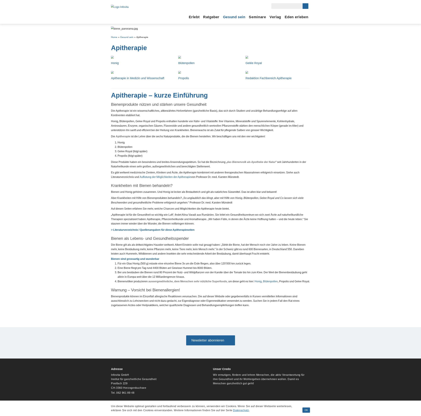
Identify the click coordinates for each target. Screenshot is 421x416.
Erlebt (194, 17)
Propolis (183, 78)
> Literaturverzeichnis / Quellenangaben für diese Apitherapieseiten (153, 229)
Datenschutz (241, 410)
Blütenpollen (186, 63)
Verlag (275, 17)
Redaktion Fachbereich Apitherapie (269, 78)
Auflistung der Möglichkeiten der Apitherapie (165, 177)
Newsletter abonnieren (209, 340)
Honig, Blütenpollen (266, 281)
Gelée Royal (254, 63)
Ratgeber (211, 17)
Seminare (257, 17)
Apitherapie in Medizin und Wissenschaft (137, 78)
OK (306, 410)
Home (114, 37)
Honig (115, 63)
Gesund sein (234, 17)
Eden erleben (296, 17)
